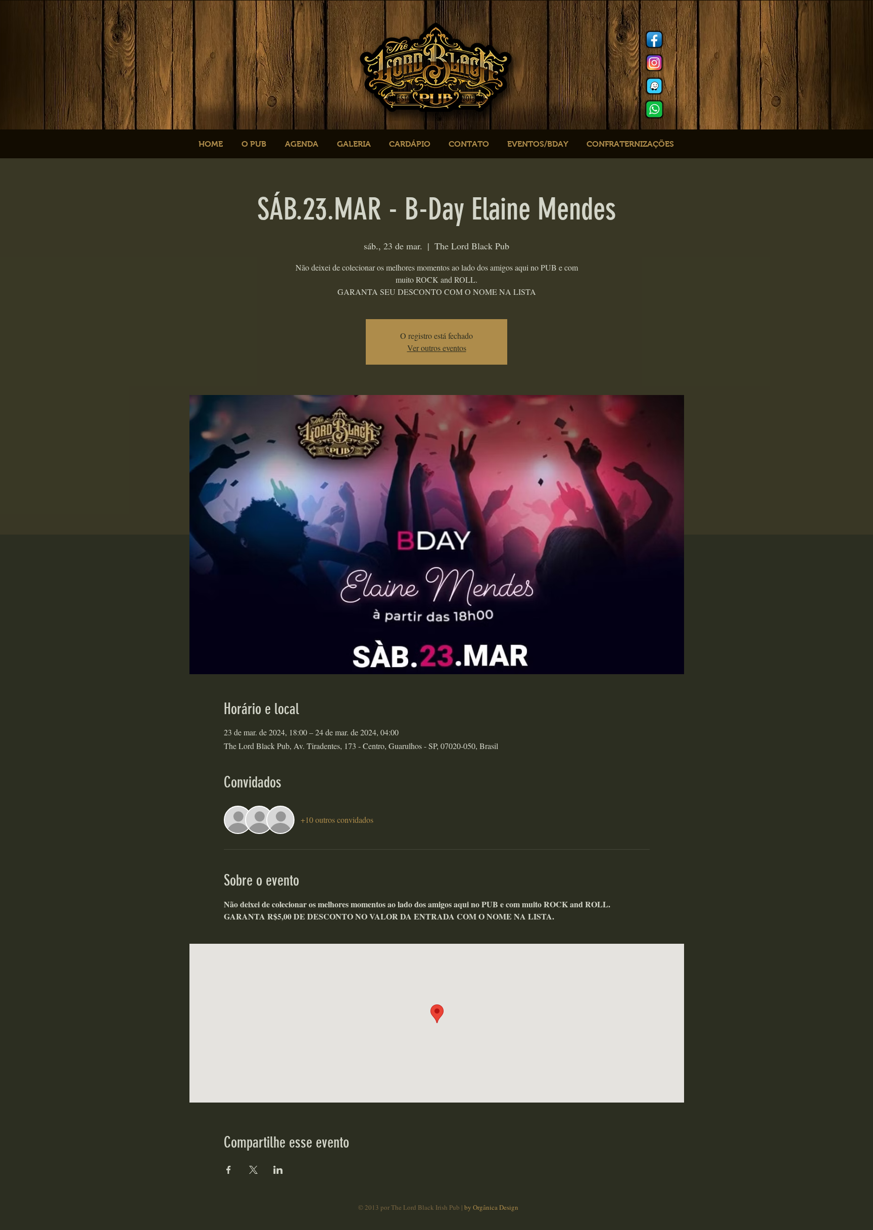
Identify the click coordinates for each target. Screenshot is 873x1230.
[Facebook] (654, 39)
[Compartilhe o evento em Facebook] (228, 1170)
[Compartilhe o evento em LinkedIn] (278, 1170)
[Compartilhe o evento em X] (253, 1170)
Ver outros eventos (436, 347)
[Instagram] (654, 62)
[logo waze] (654, 86)
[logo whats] (654, 109)
